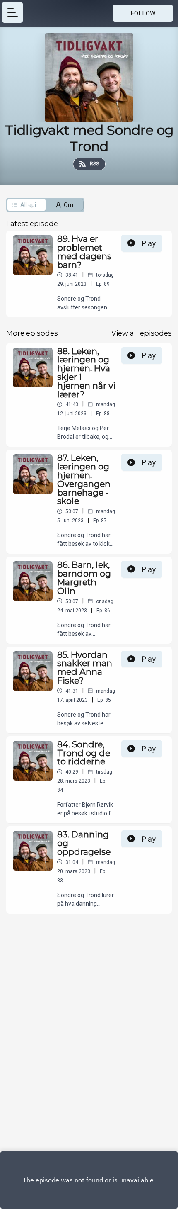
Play (149, 243)
